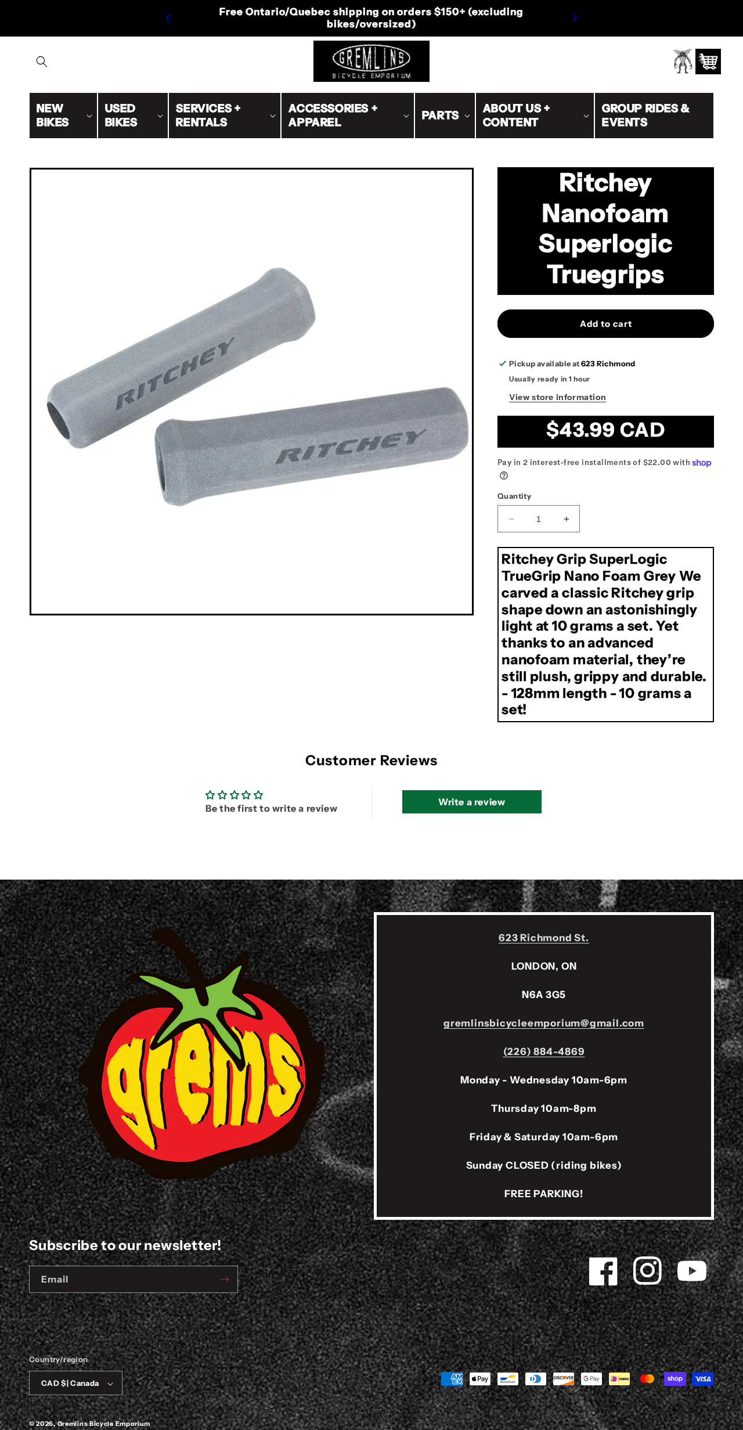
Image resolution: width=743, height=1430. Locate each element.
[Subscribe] (224, 1279)
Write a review (471, 802)
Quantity (514, 495)
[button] (42, 61)
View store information (557, 397)
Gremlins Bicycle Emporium (104, 1424)
